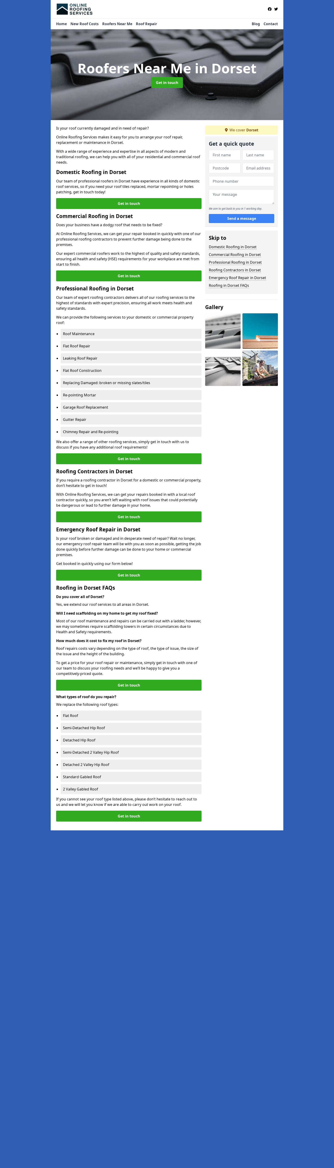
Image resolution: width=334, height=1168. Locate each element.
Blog (256, 23)
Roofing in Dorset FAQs (229, 285)
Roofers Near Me (117, 23)
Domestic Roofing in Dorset (233, 246)
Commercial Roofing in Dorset (235, 254)
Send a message (241, 218)
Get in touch (167, 82)
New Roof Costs (84, 23)
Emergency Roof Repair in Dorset (237, 277)
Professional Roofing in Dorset (235, 262)
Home (61, 23)
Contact (271, 23)
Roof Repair (146, 23)
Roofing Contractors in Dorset (235, 269)
